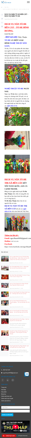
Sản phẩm (4, 392)
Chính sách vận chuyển (7, 398)
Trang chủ (3, 387)
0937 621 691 (6, 370)
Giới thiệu (3, 389)
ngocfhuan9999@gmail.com (10, 373)
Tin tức (6, 7)
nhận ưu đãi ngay (7, 414)
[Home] (1, 7)
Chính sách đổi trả (5, 400)
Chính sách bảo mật (6, 396)
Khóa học (3, 394)
